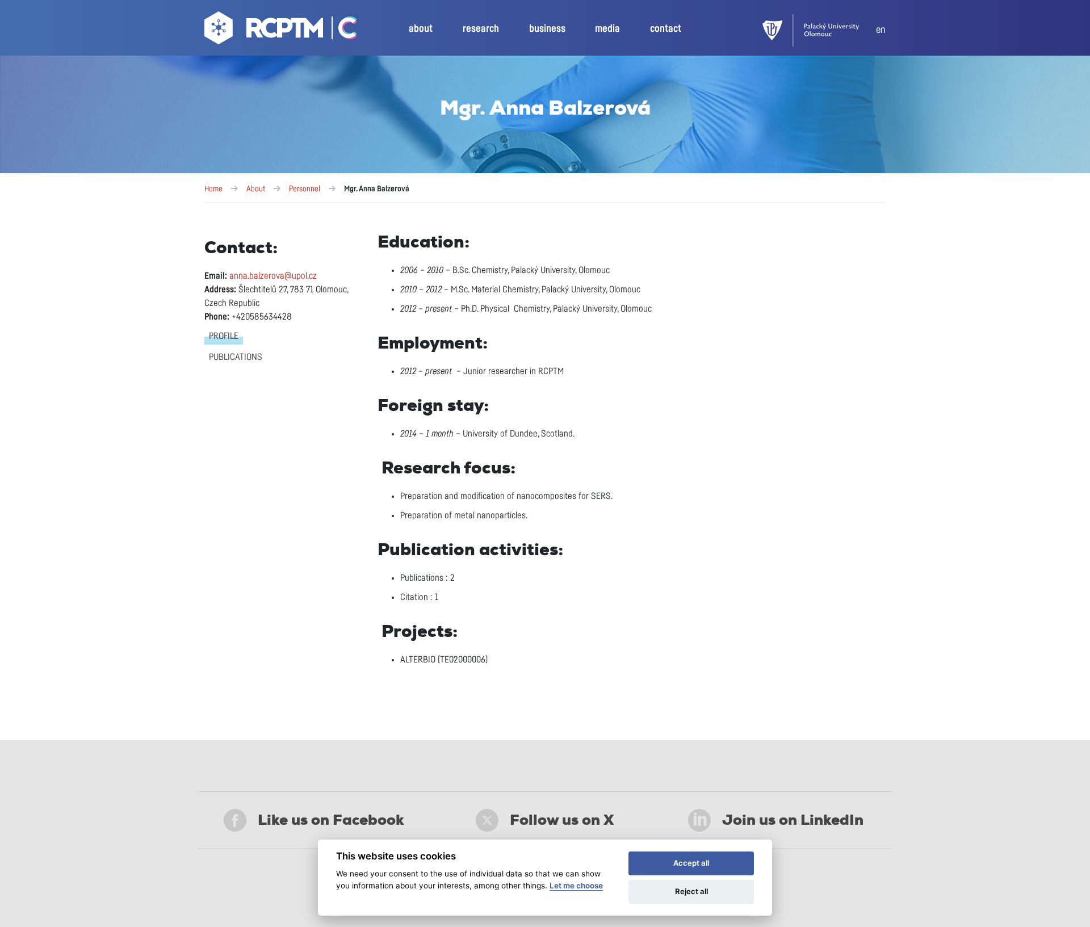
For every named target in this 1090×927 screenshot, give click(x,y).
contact (665, 29)
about (421, 29)
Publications (235, 357)
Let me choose (576, 885)
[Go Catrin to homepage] (341, 30)
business (547, 29)
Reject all (691, 891)
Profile (223, 336)
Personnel (304, 189)
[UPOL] (819, 30)
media (607, 29)
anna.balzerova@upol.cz (273, 275)
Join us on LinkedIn (792, 819)
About (255, 189)
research (481, 29)
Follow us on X (562, 819)
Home (213, 189)
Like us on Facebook (331, 819)
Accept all (691, 862)
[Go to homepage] (265, 30)
